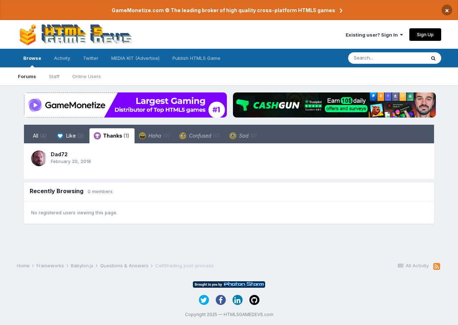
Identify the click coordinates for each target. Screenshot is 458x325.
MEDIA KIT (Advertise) (135, 58)
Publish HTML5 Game (196, 58)
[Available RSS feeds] (436, 267)
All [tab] (40, 136)
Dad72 (59, 154)
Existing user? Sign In (373, 35)
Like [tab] (74, 136)
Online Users (86, 76)
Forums (27, 76)
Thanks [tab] (115, 136)
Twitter (90, 58)
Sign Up (425, 34)
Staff (54, 76)
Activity (62, 58)
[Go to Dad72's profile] (39, 158)
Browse (32, 58)
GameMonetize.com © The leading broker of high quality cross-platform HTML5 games (223, 10)
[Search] (433, 58)
